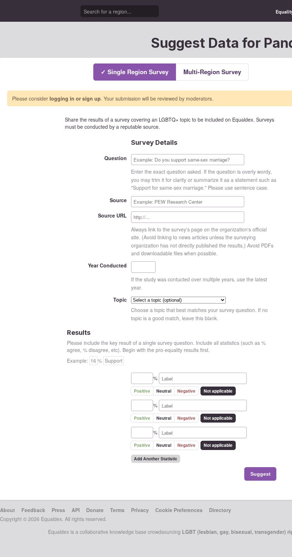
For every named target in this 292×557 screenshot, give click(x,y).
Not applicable (218, 391)
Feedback (33, 509)
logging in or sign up (75, 98)
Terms (117, 509)
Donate (95, 509)
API (76, 509)
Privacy (140, 509)
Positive (142, 391)
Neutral (163, 391)
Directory (220, 509)
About (7, 509)
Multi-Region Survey (212, 71)
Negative (186, 391)
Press (58, 509)
